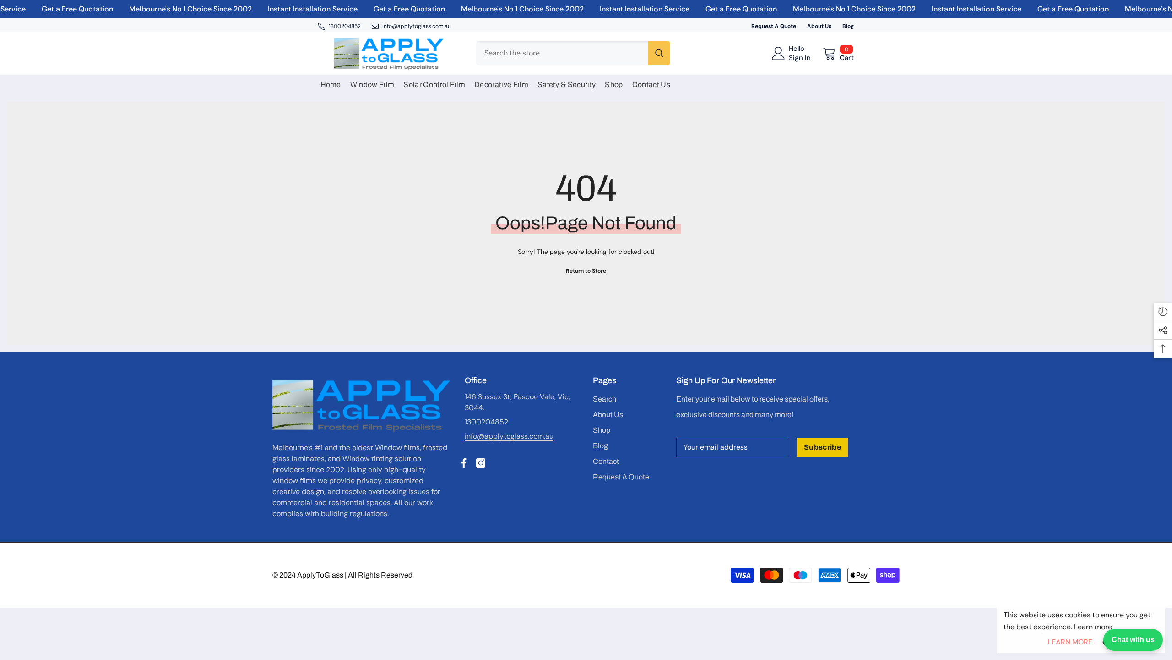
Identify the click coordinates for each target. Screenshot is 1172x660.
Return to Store (586, 271)
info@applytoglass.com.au (509, 436)
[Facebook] (464, 463)
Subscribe (822, 447)
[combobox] (562, 53)
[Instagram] (481, 463)
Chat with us (1133, 640)
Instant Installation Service (300, 9)
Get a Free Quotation (65, 9)
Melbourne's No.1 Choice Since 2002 (178, 9)
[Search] (573, 53)
